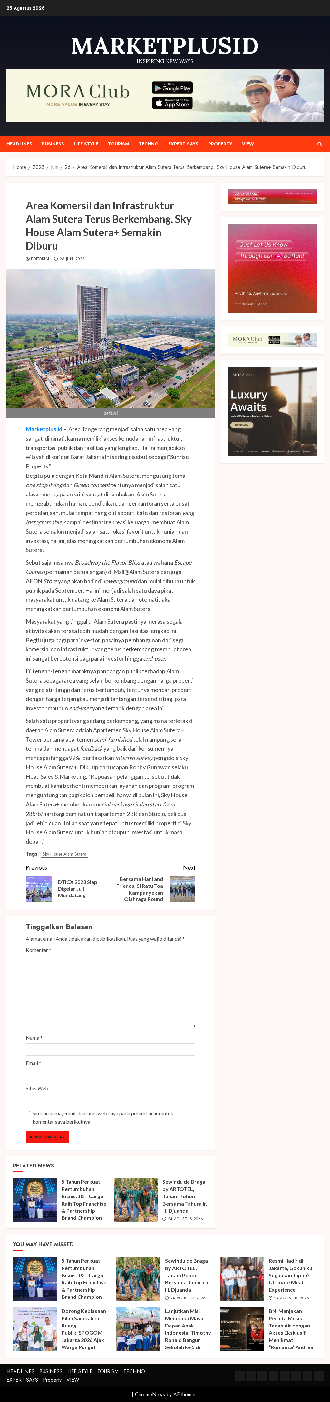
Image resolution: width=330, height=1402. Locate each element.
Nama (34, 1038)
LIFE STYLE (86, 144)
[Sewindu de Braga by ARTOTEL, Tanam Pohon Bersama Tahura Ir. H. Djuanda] (136, 1200)
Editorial (40, 259)
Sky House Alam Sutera (64, 854)
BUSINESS (53, 144)
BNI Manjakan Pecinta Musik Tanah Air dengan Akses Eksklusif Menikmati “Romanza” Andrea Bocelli (291, 1332)
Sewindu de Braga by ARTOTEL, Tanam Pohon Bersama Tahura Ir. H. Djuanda (184, 1196)
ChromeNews (150, 1394)
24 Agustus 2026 (185, 1219)
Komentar (38, 950)
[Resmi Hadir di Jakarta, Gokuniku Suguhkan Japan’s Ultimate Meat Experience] (242, 1279)
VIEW (248, 144)
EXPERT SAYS (183, 144)
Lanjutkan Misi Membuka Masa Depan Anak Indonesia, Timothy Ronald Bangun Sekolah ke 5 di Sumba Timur (188, 1332)
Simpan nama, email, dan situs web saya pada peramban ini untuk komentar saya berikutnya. (103, 1117)
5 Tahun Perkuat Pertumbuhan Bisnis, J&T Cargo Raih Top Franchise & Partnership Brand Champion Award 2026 (84, 1203)
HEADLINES (19, 144)
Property (220, 144)
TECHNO (149, 144)
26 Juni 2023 (72, 259)
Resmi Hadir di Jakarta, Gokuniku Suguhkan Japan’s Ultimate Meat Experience (290, 1275)
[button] (319, 144)
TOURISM (118, 144)
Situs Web (37, 1088)
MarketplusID (165, 45)
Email (33, 1063)
